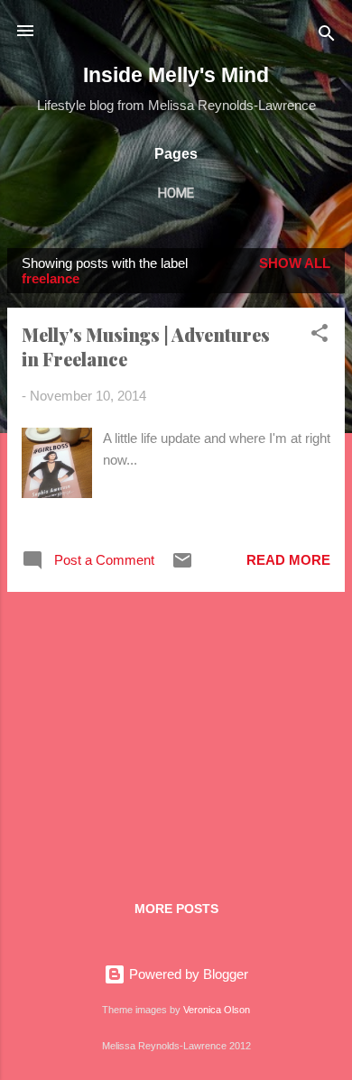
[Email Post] (182, 566)
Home (176, 193)
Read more (288, 560)
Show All (294, 263)
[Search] (327, 36)
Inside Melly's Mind (176, 75)
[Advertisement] (176, 732)
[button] (319, 336)
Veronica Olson (216, 1009)
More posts (176, 908)
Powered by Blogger (186, 974)
